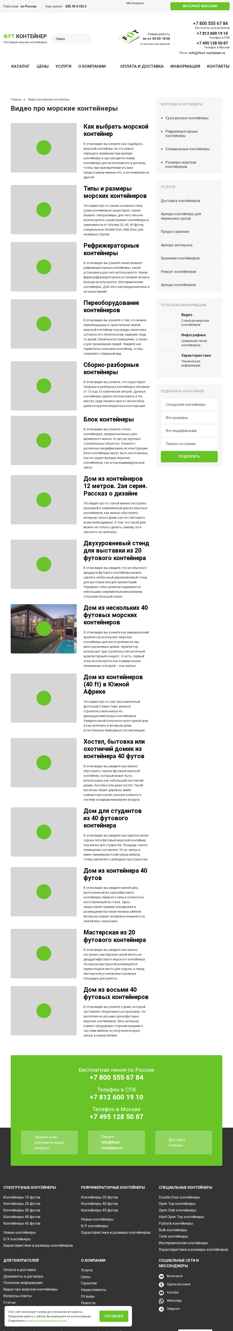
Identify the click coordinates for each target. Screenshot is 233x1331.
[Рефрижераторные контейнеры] (44, 267)
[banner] (130, 37)
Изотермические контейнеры (183, 1242)
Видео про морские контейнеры (30, 1289)
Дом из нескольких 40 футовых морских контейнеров (116, 615)
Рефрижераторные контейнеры (111, 249)
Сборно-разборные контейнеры (111, 368)
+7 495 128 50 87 (212, 43)
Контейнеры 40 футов (21, 1216)
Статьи (9, 1302)
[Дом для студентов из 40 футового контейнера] (44, 832)
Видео (186, 315)
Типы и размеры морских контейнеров (115, 192)
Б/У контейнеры (17, 1238)
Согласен (113, 1316)
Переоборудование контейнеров (111, 306)
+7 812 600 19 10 (212, 33)
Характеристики (196, 355)
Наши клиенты (93, 1289)
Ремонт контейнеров (178, 271)
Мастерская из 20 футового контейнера (115, 936)
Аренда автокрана (176, 244)
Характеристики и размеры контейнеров (38, 1245)
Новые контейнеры (19, 1232)
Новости (88, 1302)
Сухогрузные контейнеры (186, 117)
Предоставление (175, 231)
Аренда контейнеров (178, 284)
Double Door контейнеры (179, 1197)
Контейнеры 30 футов (21, 1210)
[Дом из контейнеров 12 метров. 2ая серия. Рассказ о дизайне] (44, 500)
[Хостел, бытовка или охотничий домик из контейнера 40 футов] (44, 763)
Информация (185, 66)
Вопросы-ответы (17, 1295)
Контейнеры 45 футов (21, 1223)
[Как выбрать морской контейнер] (44, 147)
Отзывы (88, 1296)
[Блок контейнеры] (44, 440)
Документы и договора (23, 1276)
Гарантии (89, 1283)
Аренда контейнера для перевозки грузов (181, 216)
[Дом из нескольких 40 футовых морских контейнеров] (44, 629)
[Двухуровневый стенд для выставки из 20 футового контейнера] (44, 564)
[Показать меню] (6, 66)
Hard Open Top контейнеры (181, 1216)
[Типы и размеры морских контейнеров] (44, 209)
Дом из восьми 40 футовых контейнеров (116, 993)
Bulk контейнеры (173, 1229)
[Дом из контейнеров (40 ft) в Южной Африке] (44, 698)
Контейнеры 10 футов (21, 1197)
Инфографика (193, 335)
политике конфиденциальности (45, 1320)
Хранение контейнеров (180, 258)
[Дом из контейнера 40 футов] (44, 892)
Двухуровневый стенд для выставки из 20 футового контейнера (116, 551)
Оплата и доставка (142, 66)
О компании (92, 66)
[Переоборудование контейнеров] (44, 324)
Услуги (63, 66)
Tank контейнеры (173, 1236)
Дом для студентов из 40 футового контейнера (113, 818)
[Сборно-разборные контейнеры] (44, 386)
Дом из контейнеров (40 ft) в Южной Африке (113, 684)
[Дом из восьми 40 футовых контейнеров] (44, 1011)
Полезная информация (23, 1282)
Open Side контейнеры (177, 1210)
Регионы (176, 1145)
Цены (43, 66)
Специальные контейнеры (187, 148)
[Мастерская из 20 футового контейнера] (44, 953)
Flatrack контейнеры (176, 1223)
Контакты (218, 66)
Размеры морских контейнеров (180, 164)
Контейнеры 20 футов (21, 1203)
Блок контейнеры (109, 419)
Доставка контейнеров (180, 200)
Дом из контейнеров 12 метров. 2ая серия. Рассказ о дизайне (115, 486)
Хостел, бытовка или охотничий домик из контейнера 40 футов (114, 749)
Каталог (20, 66)
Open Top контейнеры (177, 1203)
